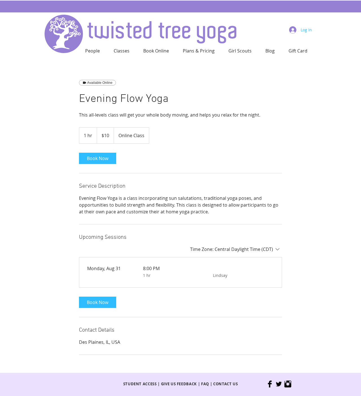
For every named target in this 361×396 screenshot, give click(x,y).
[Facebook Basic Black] (269, 384)
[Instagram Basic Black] (287, 384)
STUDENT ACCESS (140, 383)
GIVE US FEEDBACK (179, 383)
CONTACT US (225, 383)
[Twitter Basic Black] (278, 384)
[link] (97, 158)
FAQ (205, 383)
